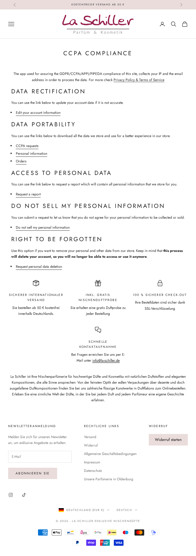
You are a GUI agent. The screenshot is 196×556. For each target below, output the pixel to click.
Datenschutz (93, 470)
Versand (90, 436)
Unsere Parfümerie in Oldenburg (108, 479)
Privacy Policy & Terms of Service (139, 79)
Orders (21, 161)
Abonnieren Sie (33, 473)
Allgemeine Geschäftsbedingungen (110, 453)
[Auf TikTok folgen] (24, 494)
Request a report (28, 194)
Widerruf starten (168, 439)
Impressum (92, 462)
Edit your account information (38, 112)
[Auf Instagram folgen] (10, 494)
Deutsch (124, 510)
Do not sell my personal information (43, 227)
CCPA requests (27, 145)
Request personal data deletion (39, 266)
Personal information (31, 153)
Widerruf (91, 445)
